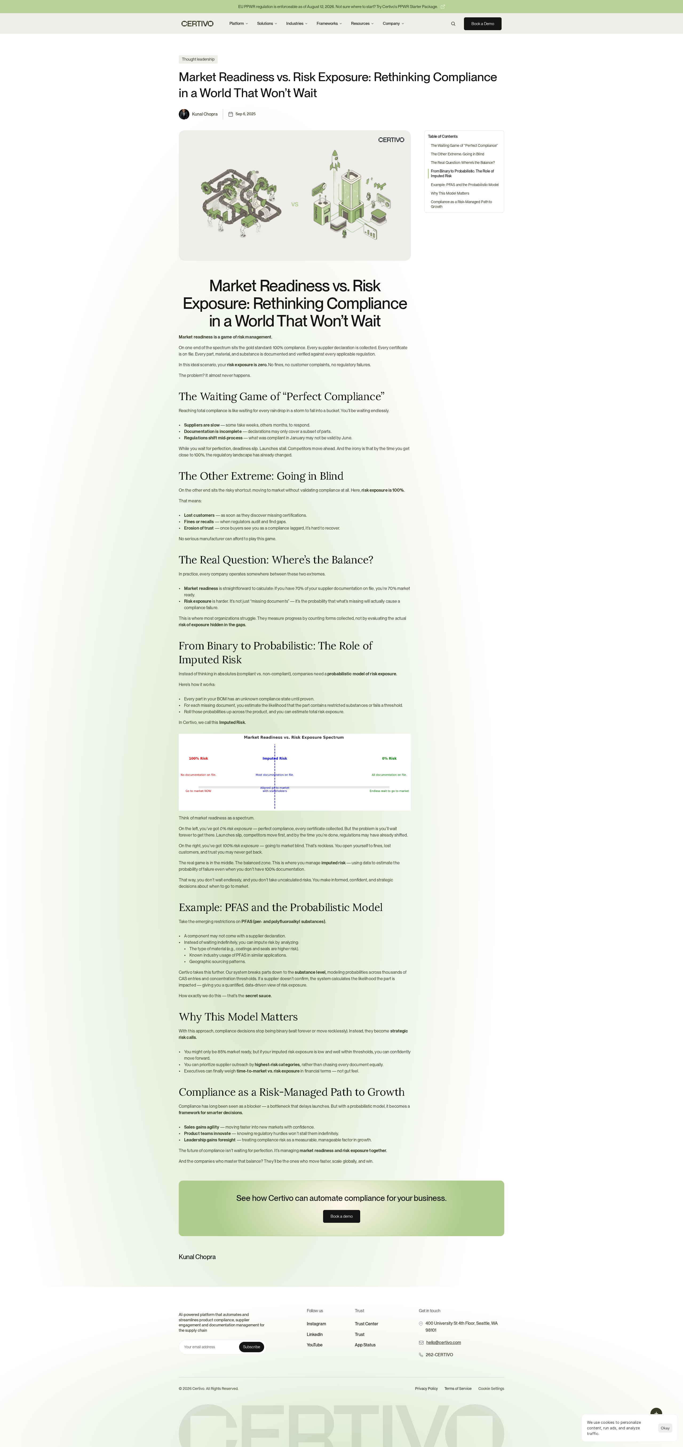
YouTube (315, 1344)
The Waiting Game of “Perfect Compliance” (464, 145)
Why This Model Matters (450, 193)
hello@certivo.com (443, 1342)
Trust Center (366, 1323)
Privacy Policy (426, 1388)
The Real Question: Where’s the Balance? (463, 162)
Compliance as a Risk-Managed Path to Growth (461, 204)
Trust (359, 1334)
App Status (365, 1344)
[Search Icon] (453, 23)
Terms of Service (458, 1388)
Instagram (316, 1323)
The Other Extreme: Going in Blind (457, 154)
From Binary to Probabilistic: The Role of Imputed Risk (462, 173)
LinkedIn (315, 1334)
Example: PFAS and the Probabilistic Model (465, 185)
